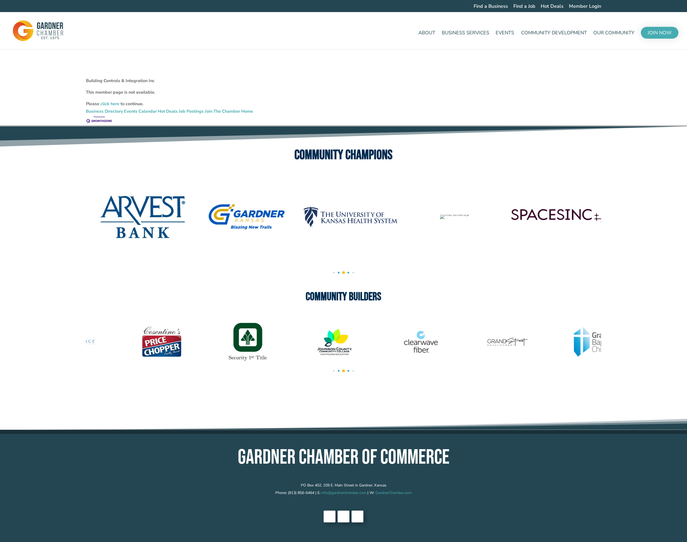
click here (109, 104)
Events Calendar (140, 111)
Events (505, 33)
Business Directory (104, 111)
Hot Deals (552, 6)
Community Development (554, 33)
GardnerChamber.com (393, 492)
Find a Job (524, 6)
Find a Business (491, 6)
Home (247, 111)
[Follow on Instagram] (357, 516)
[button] (333, 272)
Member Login (585, 6)
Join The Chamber (222, 111)
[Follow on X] (343, 516)
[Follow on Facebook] (329, 516)
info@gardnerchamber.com (343, 492)
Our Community (613, 33)
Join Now (660, 33)
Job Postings (191, 111)
